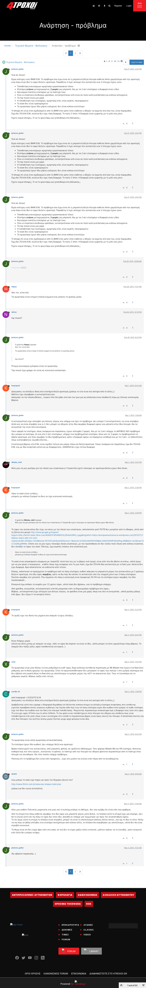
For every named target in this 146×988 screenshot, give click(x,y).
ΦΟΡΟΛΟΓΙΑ (65, 895)
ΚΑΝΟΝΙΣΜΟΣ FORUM (56, 973)
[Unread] (93, 5)
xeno (13, 662)
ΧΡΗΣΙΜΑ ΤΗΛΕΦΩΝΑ (68, 903)
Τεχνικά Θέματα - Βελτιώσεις (20, 62)
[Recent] (99, 5)
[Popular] (104, 5)
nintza (14, 312)
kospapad (15, 386)
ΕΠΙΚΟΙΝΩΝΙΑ (78, 973)
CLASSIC (89, 930)
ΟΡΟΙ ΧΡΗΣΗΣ (32, 973)
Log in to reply (136, 62)
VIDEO (87, 935)
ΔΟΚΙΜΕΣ (67, 930)
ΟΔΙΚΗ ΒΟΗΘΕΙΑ (87, 895)
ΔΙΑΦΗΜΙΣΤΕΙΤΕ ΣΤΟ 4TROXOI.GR (108, 973)
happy (14, 287)
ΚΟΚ (88, 903)
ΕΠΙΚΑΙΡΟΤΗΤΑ (70, 925)
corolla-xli (15, 691)
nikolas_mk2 (16, 462)
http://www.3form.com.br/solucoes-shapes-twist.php (36, 784)
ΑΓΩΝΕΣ (88, 925)
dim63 (14, 774)
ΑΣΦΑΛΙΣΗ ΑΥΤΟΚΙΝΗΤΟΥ (118, 895)
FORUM (66, 939)
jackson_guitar (17, 69)
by (67, 983)
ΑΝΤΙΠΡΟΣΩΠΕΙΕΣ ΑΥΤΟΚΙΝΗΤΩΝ (32, 895)
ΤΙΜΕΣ (65, 935)
